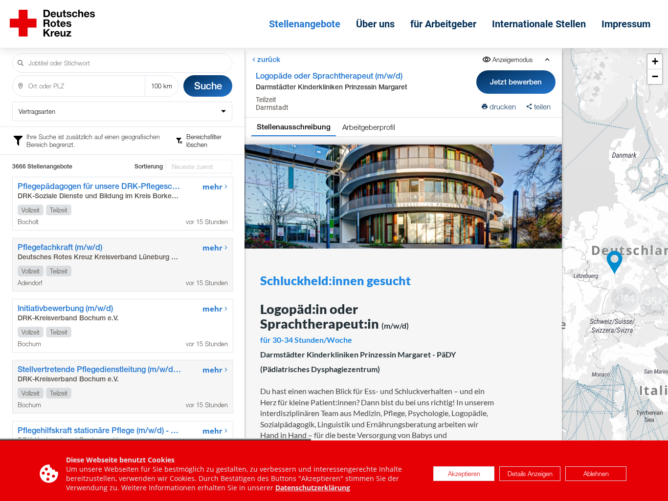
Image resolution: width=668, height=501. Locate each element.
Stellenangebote (304, 24)
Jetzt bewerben (516, 82)
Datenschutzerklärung (312, 487)
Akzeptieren (464, 474)
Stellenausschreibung (294, 127)
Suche (208, 85)
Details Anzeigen (530, 474)
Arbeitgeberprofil (368, 127)
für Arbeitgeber (443, 24)
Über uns (375, 24)
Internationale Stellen (539, 24)
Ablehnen (596, 474)
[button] (614, 262)
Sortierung (148, 166)
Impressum (625, 24)
